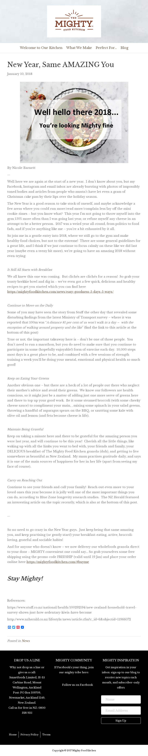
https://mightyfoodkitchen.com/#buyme (58, 562)
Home (13, 734)
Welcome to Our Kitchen (41, 48)
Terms (46, 734)
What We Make (79, 48)
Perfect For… (106, 48)
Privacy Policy (29, 734)
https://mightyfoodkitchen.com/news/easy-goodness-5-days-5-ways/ (60, 291)
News (26, 641)
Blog (124, 48)
